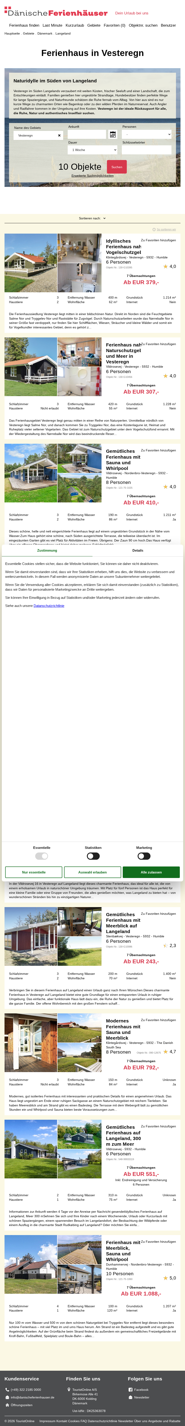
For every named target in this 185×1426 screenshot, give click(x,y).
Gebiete (93, 25)
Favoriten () (114, 25)
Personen (129, 126)
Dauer (72, 142)
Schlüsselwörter (134, 142)
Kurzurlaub (75, 25)
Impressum (47, 1421)
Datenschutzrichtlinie (102, 1421)
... (112, 134)
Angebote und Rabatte (164, 1421)
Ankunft (73, 126)
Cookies (74, 1421)
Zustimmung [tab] (47, 550)
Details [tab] (137, 550)
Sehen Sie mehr (92, 270)
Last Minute (52, 25)
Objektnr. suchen (143, 25)
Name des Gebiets (27, 128)
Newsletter (125, 1421)
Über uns (140, 1421)
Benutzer (168, 25)
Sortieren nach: (90, 218)
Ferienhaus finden (24, 25)
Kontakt (61, 1421)
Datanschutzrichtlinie (49, 606)
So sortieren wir (166, 229)
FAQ (84, 1421)
